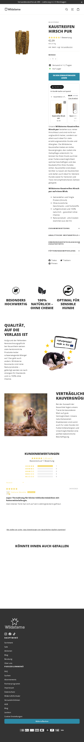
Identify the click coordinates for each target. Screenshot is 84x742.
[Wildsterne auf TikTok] (14, 633)
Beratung (8, 659)
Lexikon (7, 712)
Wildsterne (54, 22)
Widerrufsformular (12, 696)
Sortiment (8, 643)
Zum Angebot (73, 98)
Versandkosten (67, 47)
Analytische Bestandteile (63, 235)
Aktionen (8, 651)
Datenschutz (9, 692)
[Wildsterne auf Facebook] (10, 633)
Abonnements (10, 679)
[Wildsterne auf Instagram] (5, 633)
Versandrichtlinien (12, 700)
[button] (54, 37)
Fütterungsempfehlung (62, 251)
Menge (52, 55)
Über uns (8, 663)
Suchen (7, 675)
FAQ (6, 671)
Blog (6, 655)
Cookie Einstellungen (13, 716)
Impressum (9, 688)
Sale (6, 647)
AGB (6, 704)
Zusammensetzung (59, 228)
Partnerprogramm (12, 684)
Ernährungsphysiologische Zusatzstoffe (64, 243)
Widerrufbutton (42, 721)
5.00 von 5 (47, 458)
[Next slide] (75, 111)
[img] (11, 489)
